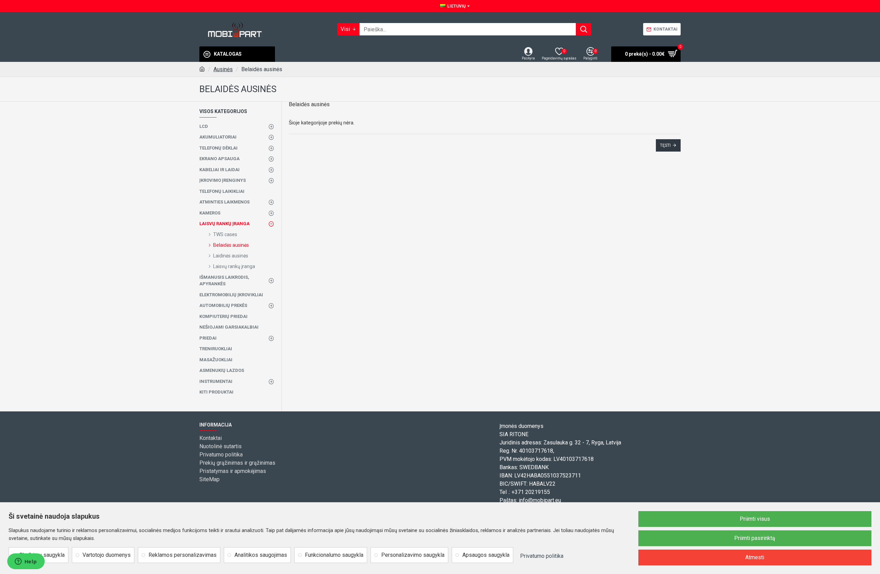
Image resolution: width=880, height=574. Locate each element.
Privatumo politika (541, 556)
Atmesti (754, 557)
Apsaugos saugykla (485, 555)
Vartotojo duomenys (106, 555)
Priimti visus (755, 519)
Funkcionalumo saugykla (334, 555)
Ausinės (223, 69)
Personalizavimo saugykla (412, 555)
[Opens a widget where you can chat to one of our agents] (26, 562)
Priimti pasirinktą (754, 538)
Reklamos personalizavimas (182, 555)
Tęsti (665, 145)
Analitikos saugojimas (260, 555)
